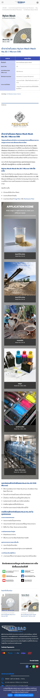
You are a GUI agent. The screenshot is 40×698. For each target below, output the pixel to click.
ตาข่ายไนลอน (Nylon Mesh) (31, 10)
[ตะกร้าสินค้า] (37, 2)
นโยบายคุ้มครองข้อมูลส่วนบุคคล (24, 695)
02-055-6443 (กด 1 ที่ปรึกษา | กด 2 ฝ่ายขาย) (16, 682)
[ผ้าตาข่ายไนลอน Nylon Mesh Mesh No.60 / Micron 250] (30, 602)
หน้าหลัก (4, 8)
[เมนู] (2, 2)
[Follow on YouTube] (37, 666)
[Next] (39, 608)
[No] (38, 692)
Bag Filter (18, 199)
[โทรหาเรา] (33, 666)
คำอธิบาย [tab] (3, 105)
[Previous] (1, 608)
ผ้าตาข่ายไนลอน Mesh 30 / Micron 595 (8, 615)
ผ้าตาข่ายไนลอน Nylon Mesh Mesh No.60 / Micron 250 (28, 615)
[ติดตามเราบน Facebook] (27, 666)
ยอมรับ (10, 695)
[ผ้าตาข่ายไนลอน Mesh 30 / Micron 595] (10, 602)
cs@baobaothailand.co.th (12, 686)
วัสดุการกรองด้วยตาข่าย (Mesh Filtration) (20, 9)
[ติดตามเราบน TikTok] (30, 666)
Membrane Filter (29, 199)
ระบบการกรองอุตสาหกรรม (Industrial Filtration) (21, 8)
